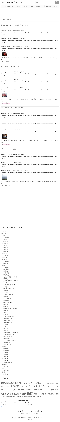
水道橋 (5, 300)
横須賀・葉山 (7, 362)
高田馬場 (6, 342)
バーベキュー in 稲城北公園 (10, 66)
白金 (5, 314)
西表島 (5, 354)
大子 (5, 366)
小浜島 (5, 348)
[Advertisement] (29, 12)
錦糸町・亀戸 (7, 338)
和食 (52, 390)
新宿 (5, 292)
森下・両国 (6, 298)
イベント (22, 386)
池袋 (5, 304)
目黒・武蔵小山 (8, 316)
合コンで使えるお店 (22, 6)
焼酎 (49, 394)
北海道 (4, 243)
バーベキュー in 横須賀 (8, 149)
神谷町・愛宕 (7, 322)
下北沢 (5, 275)
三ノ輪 (5, 269)
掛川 (5, 374)
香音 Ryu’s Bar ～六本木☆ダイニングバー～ (15, 25)
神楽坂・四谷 (7, 318)
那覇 (5, 356)
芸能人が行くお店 (35, 6)
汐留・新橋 (6, 302)
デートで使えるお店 (7, 6)
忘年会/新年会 (12, 394)
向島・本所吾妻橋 (8, 284)
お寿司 (4, 386)
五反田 (5, 279)
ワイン (31, 390)
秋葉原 (5, 324)
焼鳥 (51, 394)
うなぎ (28, 383)
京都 (3, 235)
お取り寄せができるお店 (45, 383)
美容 (54, 394)
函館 (5, 247)
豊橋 (5, 263)
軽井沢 (5, 370)
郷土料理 (23, 396)
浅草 (5, 306)
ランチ (16, 389)
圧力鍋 (56, 389)
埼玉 (3, 253)
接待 (18, 394)
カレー (26, 386)
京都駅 (5, 237)
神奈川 (4, 358)
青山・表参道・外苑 (9, 340)
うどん (25, 383)
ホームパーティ (7, 389)
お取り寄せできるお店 (51, 6)
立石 (5, 326)
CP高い (20, 383)
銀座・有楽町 (7, 336)
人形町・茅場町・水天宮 (10, 281)
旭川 (5, 249)
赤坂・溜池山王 (8, 334)
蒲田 (5, 330)
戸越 (5, 290)
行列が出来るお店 (15, 396)
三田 (5, 271)
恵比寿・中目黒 (8, 288)
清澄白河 (6, 310)
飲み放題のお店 (32, 396)
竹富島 (5, 352)
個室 (41, 389)
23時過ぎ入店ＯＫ (9, 383)
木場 (5, 296)
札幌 (5, 251)
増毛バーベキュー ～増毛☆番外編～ (13, 107)
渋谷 (5, 312)
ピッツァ (50, 386)
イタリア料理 (14, 386)
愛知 (3, 259)
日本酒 (35, 394)
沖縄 (3, 346)
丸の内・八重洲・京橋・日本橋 (12, 277)
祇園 (5, 241)
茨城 (3, 364)
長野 (3, 368)
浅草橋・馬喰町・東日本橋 (10, 308)
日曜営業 (28, 393)
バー (46, 386)
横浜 (5, 360)
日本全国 (3, 233)
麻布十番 (6, 344)
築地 (5, 328)
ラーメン (24, 390)
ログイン (30, 419)
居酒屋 (3, 394)
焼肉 (46, 394)
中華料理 (37, 390)
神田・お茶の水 (8, 320)
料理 (22, 394)
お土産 (52, 383)
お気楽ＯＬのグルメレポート (29, 417)
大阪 (3, 257)
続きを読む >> (6, 61)
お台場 (5, 267)
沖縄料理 (40, 394)
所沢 (5, 255)
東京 (3, 265)
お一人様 (35, 383)
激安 (43, 394)
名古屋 (5, 261)
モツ (11, 389)
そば (7, 386)
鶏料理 (39, 396)
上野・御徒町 (7, 273)
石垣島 (5, 350)
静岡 (3, 372)
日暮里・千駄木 (8, 294)
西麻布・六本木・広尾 (9, 332)
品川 (5, 287)
